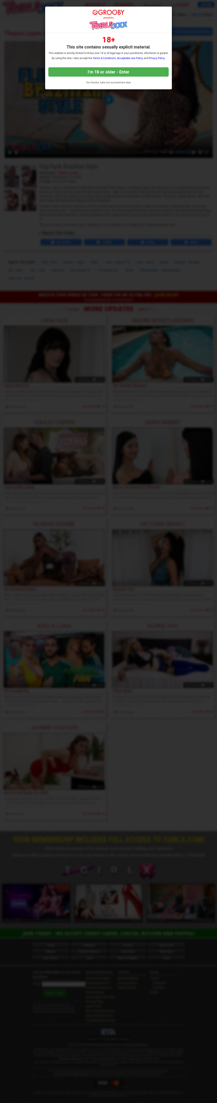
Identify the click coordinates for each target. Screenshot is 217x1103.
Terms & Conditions (104, 58)
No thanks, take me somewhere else (108, 82)
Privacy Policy (157, 58)
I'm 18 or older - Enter (108, 72)
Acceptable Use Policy (130, 58)
